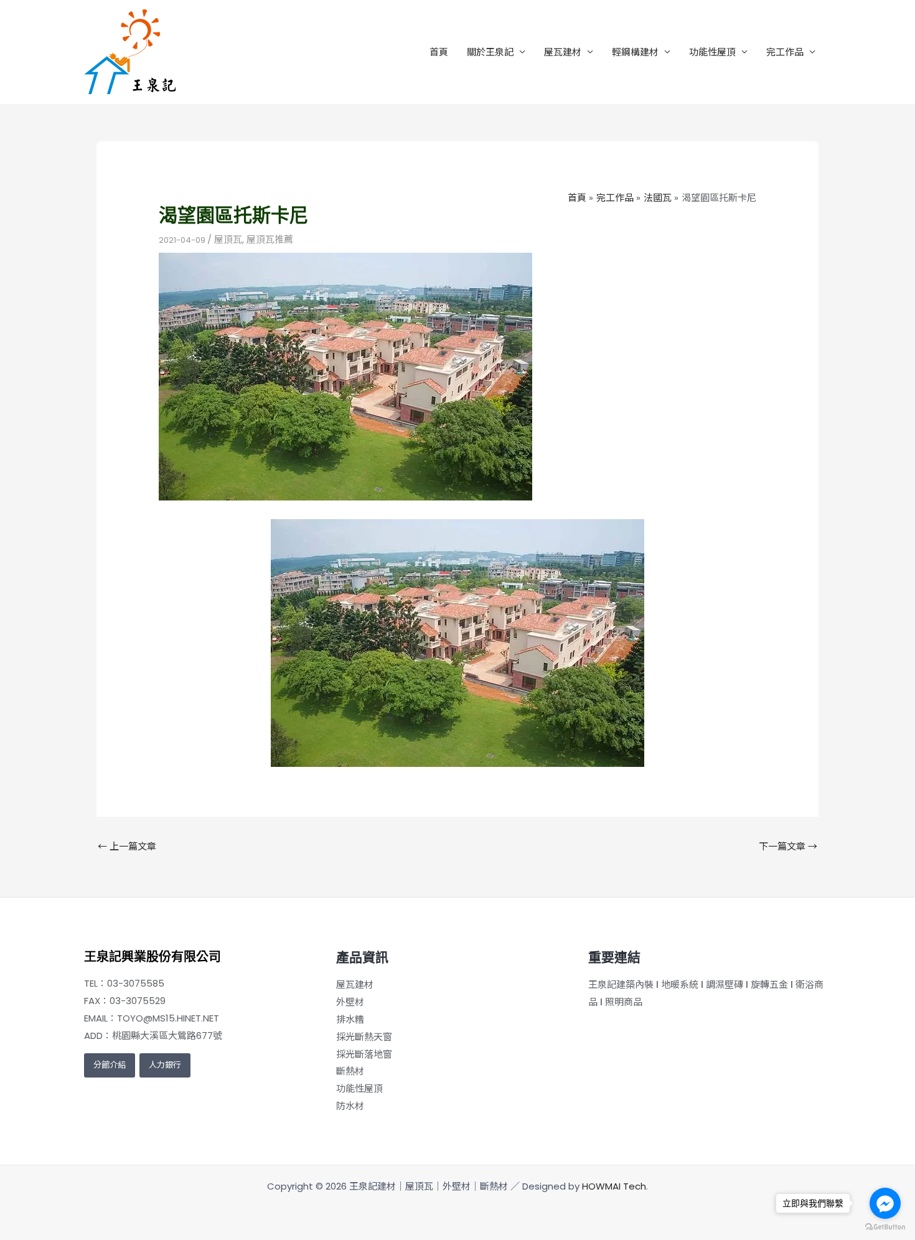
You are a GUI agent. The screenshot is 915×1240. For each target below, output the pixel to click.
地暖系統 (679, 984)
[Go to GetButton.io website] (885, 1227)
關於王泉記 (490, 52)
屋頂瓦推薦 (269, 239)
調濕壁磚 (724, 984)
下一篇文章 (788, 846)
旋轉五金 (769, 984)
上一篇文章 (127, 846)
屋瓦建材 (562, 52)
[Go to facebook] (885, 1203)
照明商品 (623, 1001)
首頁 (438, 52)
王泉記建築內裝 (621, 984)
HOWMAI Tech (614, 1186)
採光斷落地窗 (364, 1054)
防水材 (350, 1105)
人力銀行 (165, 1065)
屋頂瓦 (228, 239)
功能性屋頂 (712, 52)
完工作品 (785, 52)
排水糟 (350, 1019)
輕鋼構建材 (635, 52)
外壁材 (350, 1001)
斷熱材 (350, 1071)
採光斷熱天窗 (364, 1036)
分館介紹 (109, 1065)
